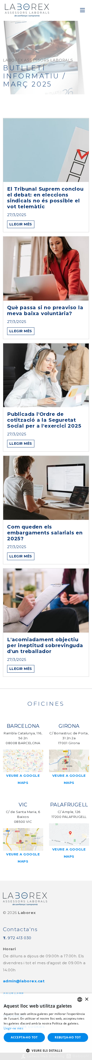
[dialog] (46, 1026)
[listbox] (79, 999)
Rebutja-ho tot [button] (68, 1037)
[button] (46, 1050)
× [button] (86, 999)
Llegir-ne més (13, 1028)
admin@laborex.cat (23, 981)
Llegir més (20, 224)
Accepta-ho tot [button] (24, 1037)
